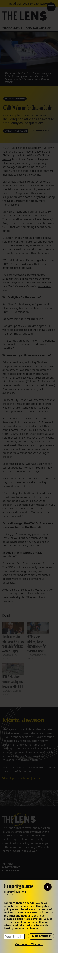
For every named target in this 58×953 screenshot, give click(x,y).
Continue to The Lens (29, 944)
